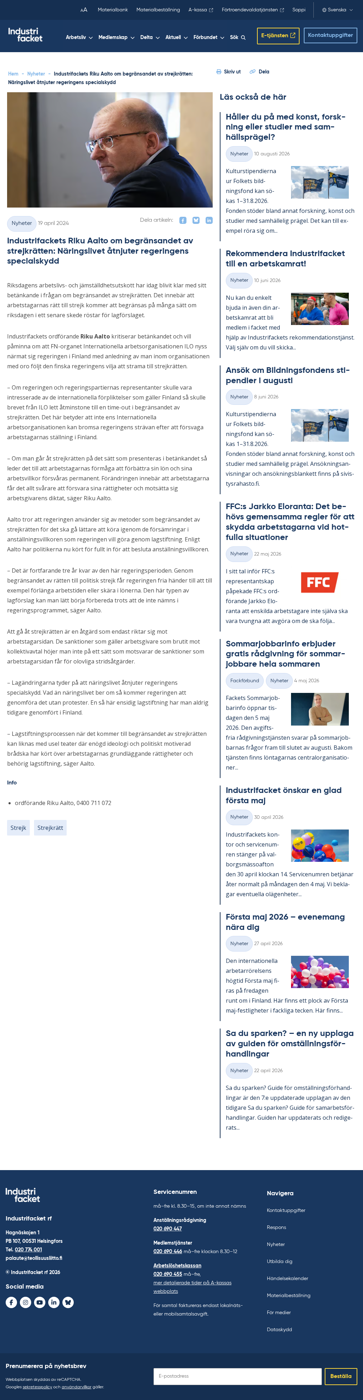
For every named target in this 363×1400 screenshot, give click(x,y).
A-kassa (198, 9)
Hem (13, 74)
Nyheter (36, 74)
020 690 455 (167, 1274)
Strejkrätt (50, 828)
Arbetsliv (76, 37)
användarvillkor (76, 1387)
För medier (279, 1312)
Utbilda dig (279, 1261)
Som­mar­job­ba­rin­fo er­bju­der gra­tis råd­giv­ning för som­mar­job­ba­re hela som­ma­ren (285, 654)
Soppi (299, 9)
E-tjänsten (274, 36)
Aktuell (173, 37)
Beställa (341, 1376)
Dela (264, 72)
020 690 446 (167, 1251)
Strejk (18, 828)
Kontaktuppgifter (330, 35)
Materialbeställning (158, 9)
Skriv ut (232, 72)
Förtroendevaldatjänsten (250, 9)
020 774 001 (28, 1249)
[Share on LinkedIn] (209, 220)
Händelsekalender (287, 1278)
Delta (146, 37)
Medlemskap (113, 37)
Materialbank (113, 9)
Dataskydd (279, 1329)
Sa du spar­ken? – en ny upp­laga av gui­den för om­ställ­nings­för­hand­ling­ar (290, 1043)
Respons (276, 1227)
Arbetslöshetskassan (177, 1265)
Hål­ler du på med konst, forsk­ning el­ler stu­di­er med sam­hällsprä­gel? (286, 127)
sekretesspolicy (37, 1387)
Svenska (337, 9)
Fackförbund (244, 680)
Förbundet (205, 37)
